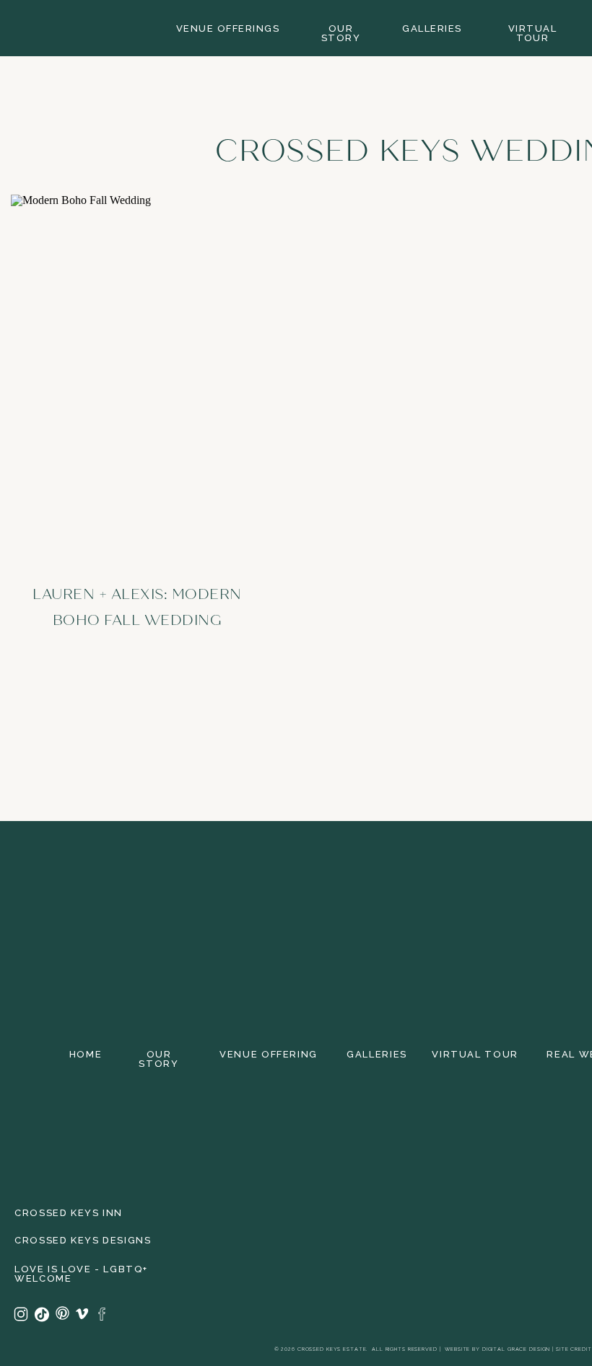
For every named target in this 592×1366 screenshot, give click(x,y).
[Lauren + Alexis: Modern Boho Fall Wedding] (137, 375)
